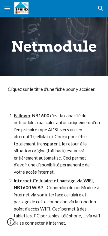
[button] (7, 8)
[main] (54, 46)
